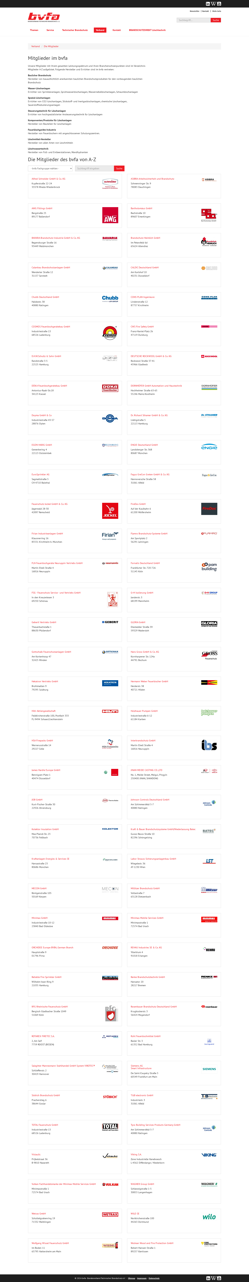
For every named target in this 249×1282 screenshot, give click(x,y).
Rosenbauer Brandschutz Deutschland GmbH (154, 1006)
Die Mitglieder (51, 46)
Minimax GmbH (39, 917)
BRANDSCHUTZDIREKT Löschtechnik (147, 30)
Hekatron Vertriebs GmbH (45, 681)
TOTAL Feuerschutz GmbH (45, 1124)
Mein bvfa (216, 11)
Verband (100, 30)
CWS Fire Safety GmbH (142, 326)
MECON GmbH (39, 888)
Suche (216, 20)
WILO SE (135, 1213)
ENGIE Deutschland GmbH (144, 444)
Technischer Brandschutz (75, 30)
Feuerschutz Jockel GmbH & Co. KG (50, 504)
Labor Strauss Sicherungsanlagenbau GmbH (153, 858)
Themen (34, 30)
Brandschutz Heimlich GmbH (145, 237)
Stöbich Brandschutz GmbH (46, 1095)
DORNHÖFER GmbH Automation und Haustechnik (156, 385)
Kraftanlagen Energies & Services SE (50, 858)
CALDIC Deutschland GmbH (145, 267)
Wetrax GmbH (39, 1213)
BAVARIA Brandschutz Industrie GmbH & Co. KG (56, 237)
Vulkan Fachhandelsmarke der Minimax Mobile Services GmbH (64, 1184)
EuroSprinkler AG (40, 474)
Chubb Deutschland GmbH (45, 297)
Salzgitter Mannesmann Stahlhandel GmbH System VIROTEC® (63, 1065)
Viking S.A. (136, 1154)
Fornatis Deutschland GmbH (145, 563)
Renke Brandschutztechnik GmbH (148, 977)
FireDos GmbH (138, 504)
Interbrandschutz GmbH (143, 740)
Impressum (142, 1278)
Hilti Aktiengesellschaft (44, 710)
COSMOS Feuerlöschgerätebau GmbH (51, 326)
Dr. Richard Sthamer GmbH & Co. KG (149, 415)
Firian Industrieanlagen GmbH (47, 533)
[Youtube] (219, 4)
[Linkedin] (208, 4)
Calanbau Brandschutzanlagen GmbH (51, 267)
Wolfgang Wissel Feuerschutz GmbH (50, 1243)
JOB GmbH (37, 799)
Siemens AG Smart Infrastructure (141, 1067)
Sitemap (131, 1278)
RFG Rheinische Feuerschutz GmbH (50, 1006)
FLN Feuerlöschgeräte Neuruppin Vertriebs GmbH (57, 563)
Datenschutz (154, 1278)
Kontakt (205, 11)
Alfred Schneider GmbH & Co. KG (48, 178)
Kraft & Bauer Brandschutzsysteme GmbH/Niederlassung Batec (163, 829)
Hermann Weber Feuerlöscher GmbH (149, 681)
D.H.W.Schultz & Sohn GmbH (46, 356)
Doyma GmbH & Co (42, 415)
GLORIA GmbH (138, 622)
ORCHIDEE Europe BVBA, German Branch (52, 947)
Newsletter (194, 11)
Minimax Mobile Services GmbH (147, 917)
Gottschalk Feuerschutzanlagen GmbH (51, 651)
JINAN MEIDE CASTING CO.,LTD (146, 770)
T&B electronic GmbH (142, 1095)
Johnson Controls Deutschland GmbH (150, 799)
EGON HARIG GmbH (42, 444)
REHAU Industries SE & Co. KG (146, 947)
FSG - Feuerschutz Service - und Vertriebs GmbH (56, 592)
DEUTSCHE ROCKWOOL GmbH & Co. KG (151, 356)
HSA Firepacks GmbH (42, 740)
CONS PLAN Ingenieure (142, 297)
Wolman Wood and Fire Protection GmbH (152, 1243)
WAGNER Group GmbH (142, 1184)
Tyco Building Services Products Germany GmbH (155, 1124)
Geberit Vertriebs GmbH (44, 622)
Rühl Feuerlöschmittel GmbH (145, 1036)
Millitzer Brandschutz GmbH (145, 888)
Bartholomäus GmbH (141, 208)
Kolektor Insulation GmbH (45, 829)
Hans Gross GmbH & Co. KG (145, 651)
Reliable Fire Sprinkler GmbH (46, 977)
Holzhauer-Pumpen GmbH (144, 710)
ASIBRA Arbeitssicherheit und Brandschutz (152, 178)
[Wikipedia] (213, 4)
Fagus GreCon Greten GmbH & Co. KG (150, 474)
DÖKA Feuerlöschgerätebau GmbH (49, 385)
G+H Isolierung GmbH (142, 592)
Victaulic (36, 1154)
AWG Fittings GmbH (42, 208)
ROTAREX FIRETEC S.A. (43, 1036)
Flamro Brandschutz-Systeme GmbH (149, 533)
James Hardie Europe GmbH (46, 770)
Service (50, 30)
